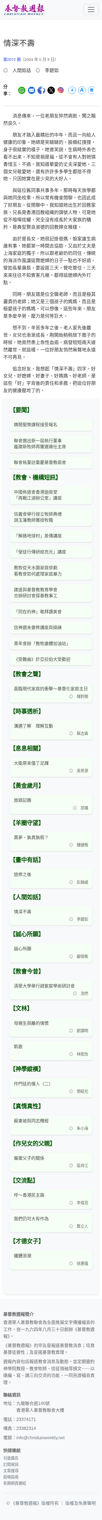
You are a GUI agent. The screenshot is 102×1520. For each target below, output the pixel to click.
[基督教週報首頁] (24, 9)
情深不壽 (22, 911)
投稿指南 (10, 1477)
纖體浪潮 (22, 1255)
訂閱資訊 (10, 1464)
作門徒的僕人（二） (33, 1084)
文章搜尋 (10, 1471)
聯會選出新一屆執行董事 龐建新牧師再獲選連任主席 (40, 443)
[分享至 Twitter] (51, 90)
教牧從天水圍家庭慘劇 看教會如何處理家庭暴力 (38, 570)
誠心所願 (22, 948)
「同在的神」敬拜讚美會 (38, 611)
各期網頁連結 (14, 1483)
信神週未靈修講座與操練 (38, 627)
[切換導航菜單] (91, 9)
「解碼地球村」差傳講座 (38, 536)
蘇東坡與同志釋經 (31, 1121)
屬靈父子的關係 (29, 1158)
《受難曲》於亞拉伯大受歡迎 (42, 659)
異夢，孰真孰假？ (31, 837)
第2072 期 (12, 59)
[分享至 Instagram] (60, 90)
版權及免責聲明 (80, 1503)
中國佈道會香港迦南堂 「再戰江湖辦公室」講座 (38, 495)
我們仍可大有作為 (31, 1218)
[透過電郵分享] (31, 90)
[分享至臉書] (41, 90)
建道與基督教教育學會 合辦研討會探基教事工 (35, 592)
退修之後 (22, 874)
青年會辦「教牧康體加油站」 (42, 643)
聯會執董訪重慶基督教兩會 (40, 462)
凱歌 (18, 1046)
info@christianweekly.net (40, 1437)
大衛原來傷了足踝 (31, 763)
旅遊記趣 (22, 800)
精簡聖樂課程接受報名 (35, 424)
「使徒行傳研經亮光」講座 (40, 552)
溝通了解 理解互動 (33, 726)
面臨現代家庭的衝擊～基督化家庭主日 (51, 688)
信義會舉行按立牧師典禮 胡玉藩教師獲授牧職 (38, 517)
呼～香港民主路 (29, 1195)
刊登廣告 (10, 1458)
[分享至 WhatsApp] (22, 90)
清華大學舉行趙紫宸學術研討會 (44, 986)
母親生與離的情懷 (31, 1023)
